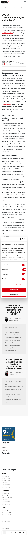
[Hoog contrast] (23, 532)
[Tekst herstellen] (15, 532)
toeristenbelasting (7, 33)
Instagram (4, 450)
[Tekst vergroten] (11, 532)
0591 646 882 (5, 510)
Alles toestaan (14, 289)
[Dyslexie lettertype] (20, 532)
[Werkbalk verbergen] (4, 532)
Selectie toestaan (14, 294)
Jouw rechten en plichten (8, 467)
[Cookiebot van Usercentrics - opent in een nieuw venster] (20, 239)
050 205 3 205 (5, 493)
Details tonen (19, 284)
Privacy (4, 464)
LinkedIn (4, 447)
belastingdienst (6, 104)
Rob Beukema (10, 61)
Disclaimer (4, 461)
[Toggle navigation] (25, 2)
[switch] (24, 269)
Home (2, 7)
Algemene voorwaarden (8, 457)
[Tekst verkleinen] (7, 532)
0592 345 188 (5, 476)
